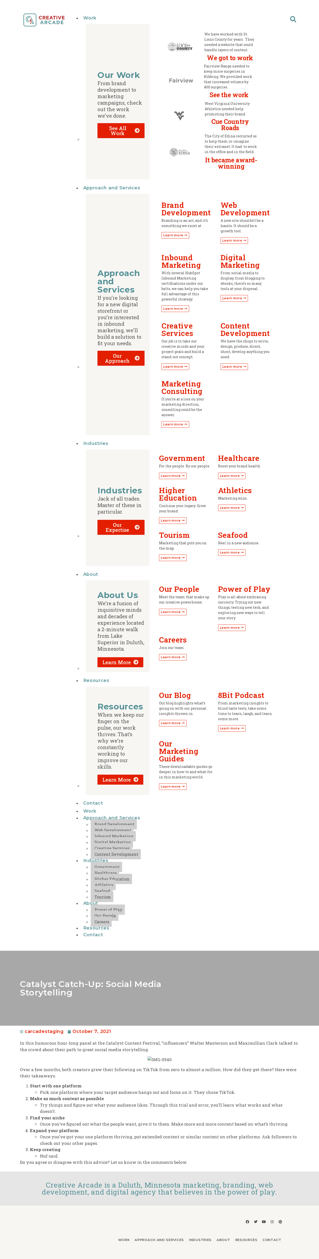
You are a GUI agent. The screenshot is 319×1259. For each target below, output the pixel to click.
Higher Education (112, 879)
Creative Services (112, 848)
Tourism (102, 897)
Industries (95, 443)
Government (107, 867)
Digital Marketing (112, 842)
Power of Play (108, 909)
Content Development (116, 854)
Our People (105, 915)
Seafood (102, 891)
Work (89, 18)
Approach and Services (111, 188)
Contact (93, 803)
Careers (101, 921)
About (90, 574)
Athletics (103, 885)
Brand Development (114, 824)
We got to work (230, 58)
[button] (293, 19)
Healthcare (105, 873)
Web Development (112, 830)
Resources (96, 680)
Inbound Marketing (113, 836)
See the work (229, 95)
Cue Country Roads (230, 124)
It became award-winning (231, 163)
